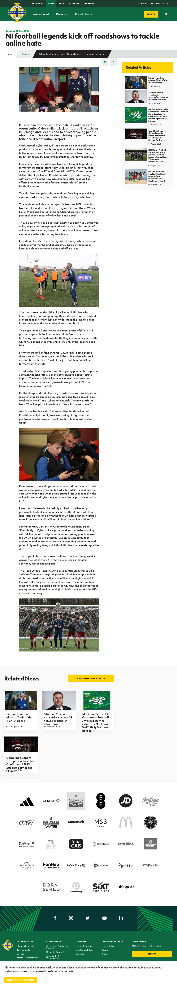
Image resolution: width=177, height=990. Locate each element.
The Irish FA (36, 3)
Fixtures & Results (25, 946)
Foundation (82, 14)
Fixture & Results (84, 946)
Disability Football (55, 952)
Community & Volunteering (52, 957)
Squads (20, 953)
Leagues (80, 953)
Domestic (62, 14)
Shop (61, 3)
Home (8, 53)
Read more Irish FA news (91, 678)
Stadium (74, 3)
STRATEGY (89, 3)
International (40, 14)
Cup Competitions (84, 949)
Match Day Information (28, 957)
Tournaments (23, 949)
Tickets (152, 954)
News (51, 3)
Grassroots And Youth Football (57, 947)
